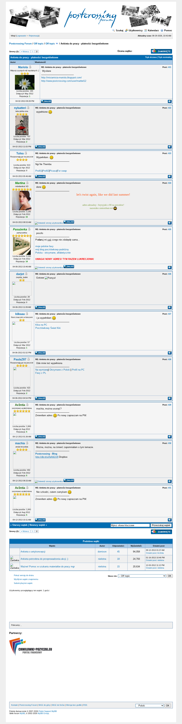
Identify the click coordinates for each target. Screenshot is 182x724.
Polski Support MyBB (48, 711)
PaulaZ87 (20, 359)
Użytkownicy (136, 30)
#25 (169, 229)
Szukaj (119, 30)
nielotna (102, 559)
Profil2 (45, 170)
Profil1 (38, 170)
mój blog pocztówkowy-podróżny (52, 249)
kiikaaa (20, 313)
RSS (85, 705)
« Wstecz (25, 51)
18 (118, 559)
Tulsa (20, 153)
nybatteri (20, 107)
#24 (169, 183)
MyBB (22, 713)
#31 (169, 488)
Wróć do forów (58, 705)
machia (20, 443)
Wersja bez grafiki (74, 705)
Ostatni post (151, 553)
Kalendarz (153, 30)
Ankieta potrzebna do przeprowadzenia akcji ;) (44, 559)
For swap (62, 170)
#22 (169, 108)
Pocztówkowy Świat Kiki (48, 328)
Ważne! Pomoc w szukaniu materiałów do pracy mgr (48, 566)
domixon (102, 551)
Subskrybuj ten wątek (23, 583)
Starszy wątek (19, 525)
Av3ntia (160, 553)
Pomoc (168, 30)
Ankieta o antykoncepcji (33, 551)
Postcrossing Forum (20, 43)
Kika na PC (41, 324)
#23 (169, 153)
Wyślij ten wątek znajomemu (26, 579)
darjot (20, 273)
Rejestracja (34, 36)
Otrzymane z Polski (59, 369)
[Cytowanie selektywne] (170, 102)
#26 (169, 274)
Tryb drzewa (151, 57)
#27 (169, 314)
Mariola (23, 67)
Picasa (53, 170)
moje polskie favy (44, 246)
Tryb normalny (165, 57)
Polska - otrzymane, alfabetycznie (53, 252)
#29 (169, 405)
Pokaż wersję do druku (24, 575)
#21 (169, 67)
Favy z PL (40, 373)
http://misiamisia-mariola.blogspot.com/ (61, 77)
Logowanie (21, 36)
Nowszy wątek (37, 525)
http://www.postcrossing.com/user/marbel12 (63, 81)
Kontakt (14, 705)
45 (118, 551)
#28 (169, 359)
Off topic (38, 43)
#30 (169, 443)
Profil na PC (78, 369)
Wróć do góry (44, 705)
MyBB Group (43, 713)
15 (118, 566)
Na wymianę (41, 369)
